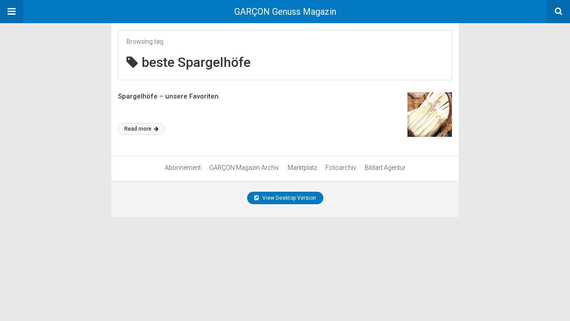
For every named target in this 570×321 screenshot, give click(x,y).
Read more (138, 129)
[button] (11, 11)
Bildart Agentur (385, 167)
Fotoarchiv (341, 167)
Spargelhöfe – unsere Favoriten (168, 96)
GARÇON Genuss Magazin (285, 11)
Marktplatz (302, 167)
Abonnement (183, 167)
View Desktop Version (288, 198)
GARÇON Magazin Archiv (244, 167)
